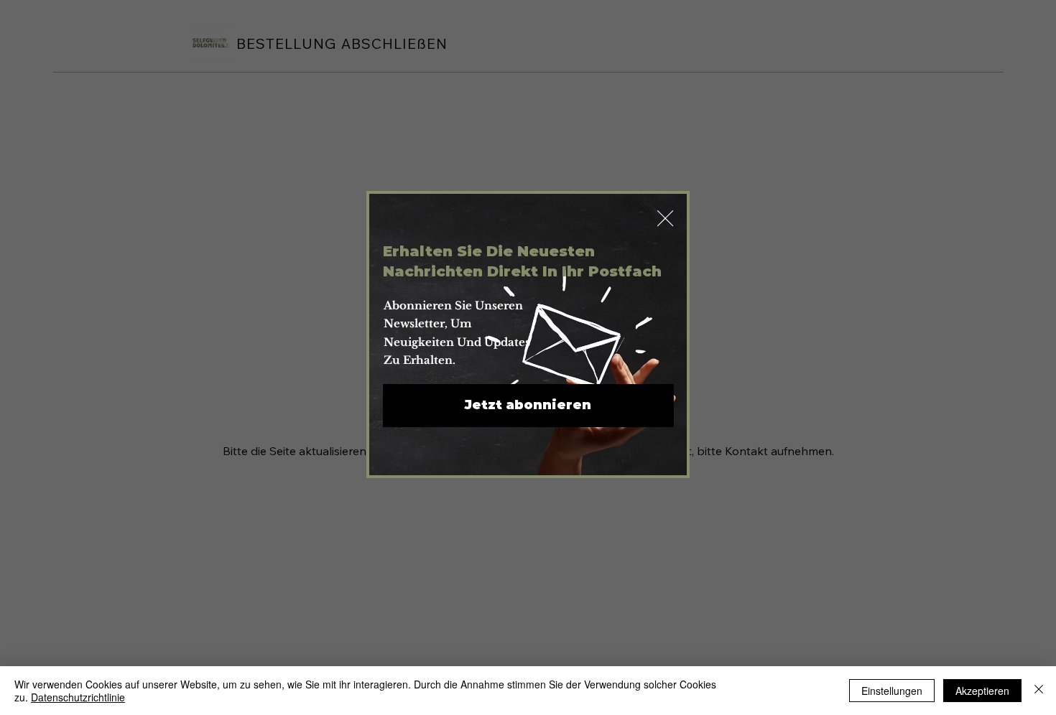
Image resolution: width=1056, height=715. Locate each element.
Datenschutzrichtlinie (78, 697)
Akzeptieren (982, 690)
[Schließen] (1038, 691)
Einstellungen (891, 690)
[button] (665, 219)
